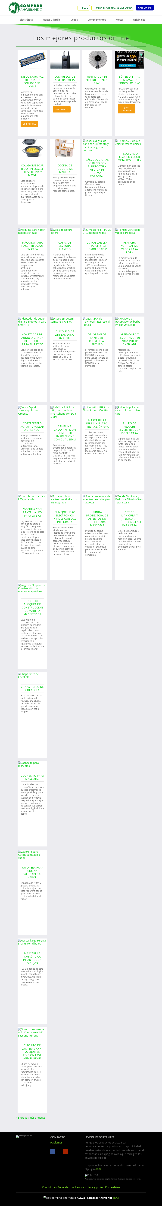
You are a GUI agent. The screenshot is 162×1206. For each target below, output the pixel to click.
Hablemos (56, 1142)
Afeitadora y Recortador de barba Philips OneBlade (129, 339)
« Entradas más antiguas (30, 1117)
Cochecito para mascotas (32, 777)
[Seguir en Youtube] (65, 1151)
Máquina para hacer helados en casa (32, 246)
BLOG (85, 7)
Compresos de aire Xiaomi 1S (64, 78)
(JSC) (116, 1197)
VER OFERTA (29, 124)
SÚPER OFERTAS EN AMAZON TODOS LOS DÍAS (129, 80)
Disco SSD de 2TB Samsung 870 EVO (64, 335)
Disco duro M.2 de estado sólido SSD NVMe (32, 81)
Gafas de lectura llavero (64, 246)
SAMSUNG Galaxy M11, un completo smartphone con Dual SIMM (65, 433)
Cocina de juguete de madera (65, 169)
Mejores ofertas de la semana (114, 7)
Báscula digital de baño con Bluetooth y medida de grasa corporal (97, 168)
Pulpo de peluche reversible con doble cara (129, 428)
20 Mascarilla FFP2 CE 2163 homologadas (97, 246)
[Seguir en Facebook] (52, 1151)
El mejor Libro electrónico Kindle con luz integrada (65, 517)
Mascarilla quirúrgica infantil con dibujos (32, 958)
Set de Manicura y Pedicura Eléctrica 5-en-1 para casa (129, 518)
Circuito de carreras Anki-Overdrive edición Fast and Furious (32, 1052)
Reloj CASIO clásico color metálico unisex (129, 157)
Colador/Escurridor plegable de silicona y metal (32, 170)
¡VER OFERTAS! (127, 109)
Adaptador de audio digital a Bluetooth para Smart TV (32, 339)
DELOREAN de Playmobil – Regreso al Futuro (97, 339)
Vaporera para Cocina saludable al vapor (32, 872)
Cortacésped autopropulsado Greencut (32, 427)
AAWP (99, 1169)
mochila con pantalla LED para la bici (32, 512)
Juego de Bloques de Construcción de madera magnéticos (32, 607)
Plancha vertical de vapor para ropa (129, 247)
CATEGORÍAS (145, 7)
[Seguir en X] (59, 1151)
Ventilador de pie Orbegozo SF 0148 (97, 80)
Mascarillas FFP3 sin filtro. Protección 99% (97, 424)
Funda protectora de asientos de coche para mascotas (97, 518)
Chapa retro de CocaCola (32, 688)
